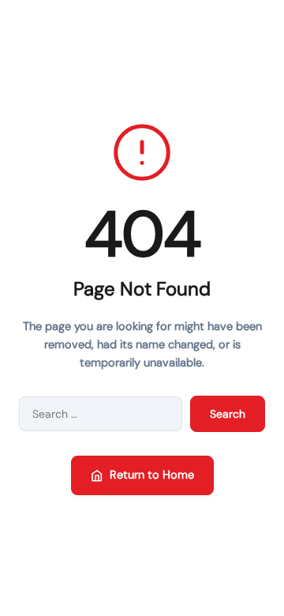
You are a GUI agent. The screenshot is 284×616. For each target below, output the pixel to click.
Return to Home (152, 475)
